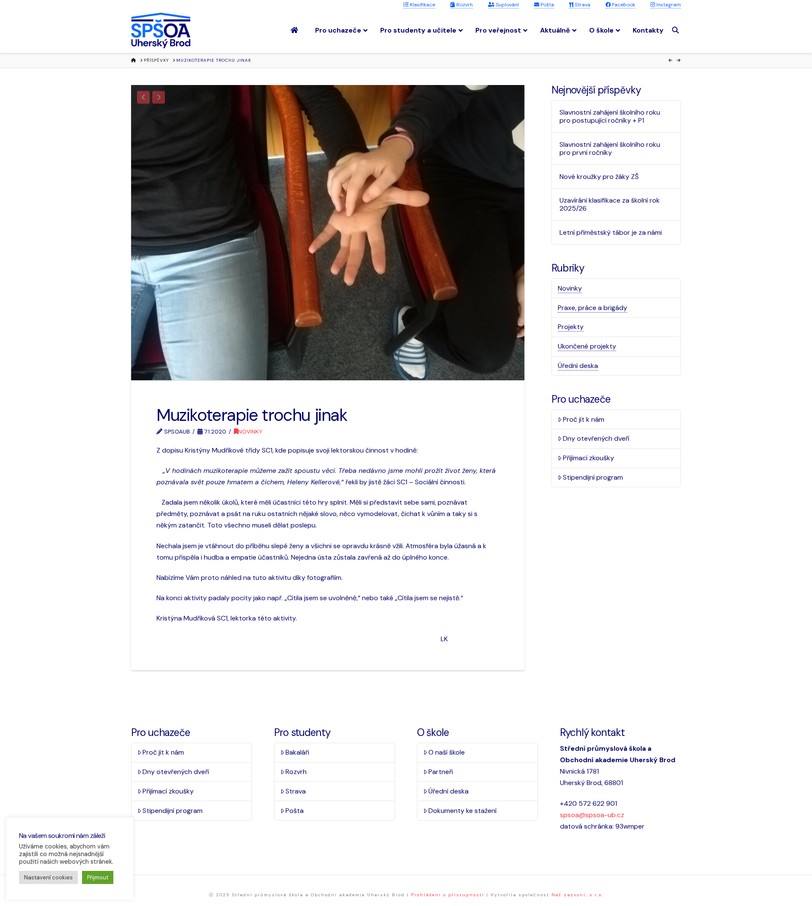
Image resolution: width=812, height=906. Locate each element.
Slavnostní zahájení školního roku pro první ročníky (610, 148)
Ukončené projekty (587, 346)
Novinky (250, 431)
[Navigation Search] (676, 30)
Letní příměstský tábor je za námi (611, 232)
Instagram (668, 4)
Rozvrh (464, 4)
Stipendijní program (593, 477)
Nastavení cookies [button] (48, 877)
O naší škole (446, 752)
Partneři (440, 771)
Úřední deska (578, 365)
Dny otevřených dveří (596, 438)
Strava (581, 4)
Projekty (571, 326)
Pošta (546, 4)
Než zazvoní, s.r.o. (577, 895)
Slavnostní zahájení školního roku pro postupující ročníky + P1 (610, 116)
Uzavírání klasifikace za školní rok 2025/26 (610, 204)
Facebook (623, 4)
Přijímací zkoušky (588, 457)
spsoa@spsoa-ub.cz (592, 814)
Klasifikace (422, 4)
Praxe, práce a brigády (592, 307)
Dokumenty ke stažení (462, 810)
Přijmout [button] (97, 877)
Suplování (506, 4)
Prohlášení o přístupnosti (447, 895)
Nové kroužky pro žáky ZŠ (599, 177)
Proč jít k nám (583, 419)
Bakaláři (297, 752)
